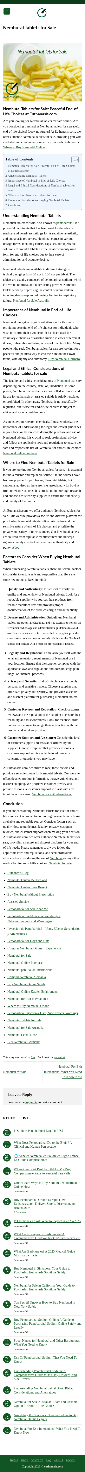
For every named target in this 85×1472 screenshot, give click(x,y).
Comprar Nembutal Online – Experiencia (34, 948)
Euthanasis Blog (18, 873)
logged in (31, 1102)
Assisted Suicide (18, 901)
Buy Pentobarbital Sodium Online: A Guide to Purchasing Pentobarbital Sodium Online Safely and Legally (47, 1323)
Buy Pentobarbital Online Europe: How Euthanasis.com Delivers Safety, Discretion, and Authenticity (45, 1203)
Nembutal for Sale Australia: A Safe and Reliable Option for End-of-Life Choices (45, 1403)
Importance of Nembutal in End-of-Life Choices (36, 180)
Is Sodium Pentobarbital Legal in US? (38, 1130)
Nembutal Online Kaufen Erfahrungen (32, 991)
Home (14, 1460)
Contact (37, 1460)
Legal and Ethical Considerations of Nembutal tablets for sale (41, 188)
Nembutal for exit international (52, 794)
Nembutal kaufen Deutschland (27, 880)
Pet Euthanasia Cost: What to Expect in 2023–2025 (47, 1221)
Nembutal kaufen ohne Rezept (27, 887)
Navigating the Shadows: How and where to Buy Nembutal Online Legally (46, 1417)
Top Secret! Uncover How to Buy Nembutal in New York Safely (44, 1304)
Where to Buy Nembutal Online (24, 147)
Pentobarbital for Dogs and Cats (28, 941)
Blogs (70, 1460)
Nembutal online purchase (20, 453)
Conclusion (14, 205)
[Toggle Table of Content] (73, 159)
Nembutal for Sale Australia (31, 300)
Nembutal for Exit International (27, 998)
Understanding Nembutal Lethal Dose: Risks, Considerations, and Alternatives (43, 1390)
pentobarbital (64, 223)
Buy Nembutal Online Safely (26, 984)
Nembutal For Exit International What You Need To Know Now (63, 1072)
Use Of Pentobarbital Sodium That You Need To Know (45, 1359)
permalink (59, 1057)
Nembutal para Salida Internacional (30, 970)
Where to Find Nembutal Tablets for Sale (32, 195)
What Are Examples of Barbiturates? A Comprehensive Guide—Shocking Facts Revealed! (47, 1236)
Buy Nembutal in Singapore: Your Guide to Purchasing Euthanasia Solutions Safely (42, 1270)
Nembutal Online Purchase (24, 962)
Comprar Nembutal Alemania (26, 977)
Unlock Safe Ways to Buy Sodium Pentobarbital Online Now (45, 1184)
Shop (24, 1460)
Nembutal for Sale (19, 955)
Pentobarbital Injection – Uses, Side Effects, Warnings (42, 1013)
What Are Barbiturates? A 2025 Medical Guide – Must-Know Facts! (45, 1253)
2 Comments (27, 1212)
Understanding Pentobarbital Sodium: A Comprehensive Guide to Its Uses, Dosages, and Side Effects (45, 1375)
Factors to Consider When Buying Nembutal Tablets (38, 200)
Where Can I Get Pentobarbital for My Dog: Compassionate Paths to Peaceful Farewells (42, 1171)
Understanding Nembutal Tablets (27, 175)
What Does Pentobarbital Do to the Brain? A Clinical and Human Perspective (43, 1144)
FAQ (48, 1460)
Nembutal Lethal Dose (22, 1035)
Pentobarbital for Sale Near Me (27, 909)
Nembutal (56, 858)
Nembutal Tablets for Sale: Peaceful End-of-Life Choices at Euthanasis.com (41, 168)
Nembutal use (66, 380)
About (16, 547)
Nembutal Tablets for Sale (24, 1020)
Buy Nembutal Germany (64, 359)
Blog (33, 1057)
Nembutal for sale (60, 863)
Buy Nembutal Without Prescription (30, 894)
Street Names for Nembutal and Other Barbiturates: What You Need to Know (47, 1342)
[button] (7, 11)
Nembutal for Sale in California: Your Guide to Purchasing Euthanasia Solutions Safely (44, 1287)
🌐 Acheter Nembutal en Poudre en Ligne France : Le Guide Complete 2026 (47, 1158)
